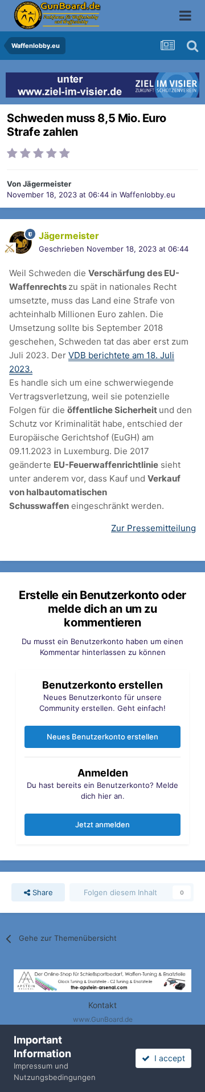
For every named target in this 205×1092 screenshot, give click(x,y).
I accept (167, 1058)
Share (41, 892)
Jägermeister (47, 183)
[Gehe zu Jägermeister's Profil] (20, 242)
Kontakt (102, 1005)
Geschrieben (113, 248)
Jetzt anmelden (102, 824)
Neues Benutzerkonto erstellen (102, 736)
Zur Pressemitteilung (153, 528)
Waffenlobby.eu (147, 194)
